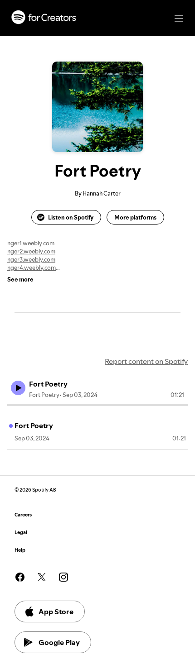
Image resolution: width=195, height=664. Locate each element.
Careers (23, 514)
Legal (21, 532)
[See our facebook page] (20, 577)
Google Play (59, 642)
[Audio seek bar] (97, 405)
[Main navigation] (178, 18)
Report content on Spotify (146, 361)
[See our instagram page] (63, 577)
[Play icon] (18, 388)
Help (20, 550)
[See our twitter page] (41, 577)
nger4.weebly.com (31, 267)
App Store (56, 611)
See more (20, 279)
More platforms (135, 217)
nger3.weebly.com (31, 259)
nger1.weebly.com (30, 243)
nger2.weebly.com (31, 251)
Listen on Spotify (70, 217)
